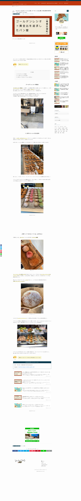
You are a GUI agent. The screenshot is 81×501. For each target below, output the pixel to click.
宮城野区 (56, 131)
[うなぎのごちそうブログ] (15, 3)
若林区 (56, 132)
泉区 (61, 131)
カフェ (56, 126)
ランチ (65, 126)
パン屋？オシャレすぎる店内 (22, 75)
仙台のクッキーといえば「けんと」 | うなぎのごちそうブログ (32, 404)
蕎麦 (58, 132)
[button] (15, 451)
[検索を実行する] (68, 11)
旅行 (59, 131)
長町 (60, 132)
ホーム (43, 461)
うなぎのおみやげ (44, 464)
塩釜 (60, 129)
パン (58, 126)
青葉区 (63, 132)
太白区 (67, 129)
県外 (66, 131)
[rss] (66, 0)
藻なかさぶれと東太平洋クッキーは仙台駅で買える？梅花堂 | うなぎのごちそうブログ (35, 388)
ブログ (42, 462)
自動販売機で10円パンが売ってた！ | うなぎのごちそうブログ (32, 396)
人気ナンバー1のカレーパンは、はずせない (25, 77)
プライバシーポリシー (43, 469)
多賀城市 (63, 129)
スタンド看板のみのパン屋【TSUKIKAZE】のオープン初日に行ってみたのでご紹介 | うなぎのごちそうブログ (36, 373)
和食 (58, 129)
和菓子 (56, 129)
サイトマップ (37, 469)
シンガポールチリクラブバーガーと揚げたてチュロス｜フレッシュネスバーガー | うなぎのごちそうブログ (36, 380)
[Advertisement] (32, 50)
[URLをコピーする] (49, 451)
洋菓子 (64, 131)
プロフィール (43, 463)
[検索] (68, 0)
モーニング (61, 126)
